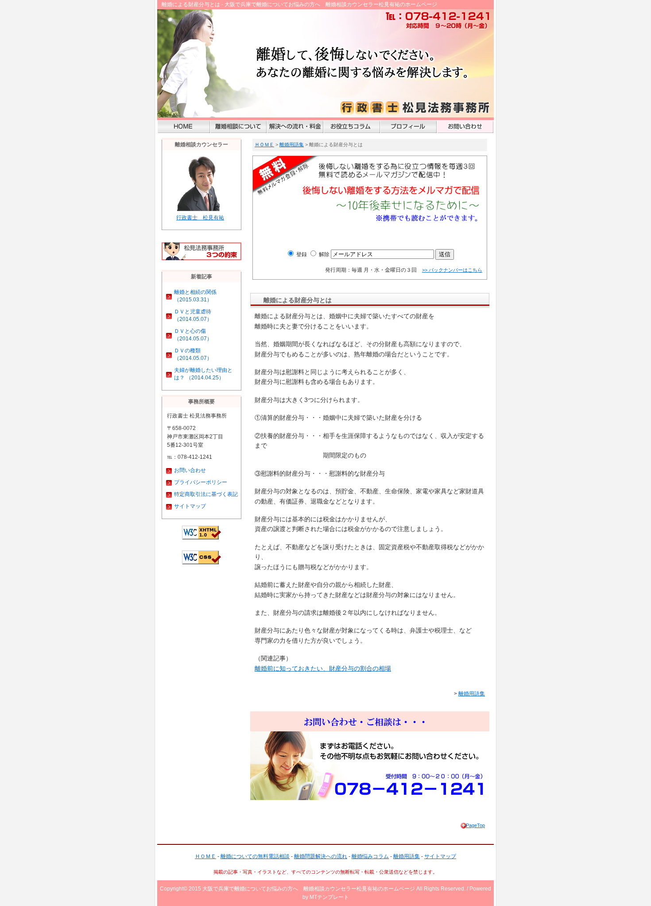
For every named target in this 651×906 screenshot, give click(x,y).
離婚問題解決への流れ (320, 856)
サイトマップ (190, 506)
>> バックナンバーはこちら (452, 270)
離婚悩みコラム (370, 856)
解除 (323, 254)
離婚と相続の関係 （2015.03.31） (195, 296)
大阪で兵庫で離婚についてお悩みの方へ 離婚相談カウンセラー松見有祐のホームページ (308, 889)
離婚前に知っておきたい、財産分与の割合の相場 (323, 668)
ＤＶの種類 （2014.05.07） (193, 354)
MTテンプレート (329, 897)
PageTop (475, 825)
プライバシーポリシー (200, 482)
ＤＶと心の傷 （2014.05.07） (193, 335)
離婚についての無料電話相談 (255, 856)
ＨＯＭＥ (264, 144)
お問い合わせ (190, 470)
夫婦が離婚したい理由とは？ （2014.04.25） (203, 374)
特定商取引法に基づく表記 (206, 494)
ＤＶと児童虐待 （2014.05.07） (193, 315)
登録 (301, 254)
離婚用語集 (291, 144)
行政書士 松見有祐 (200, 218)
